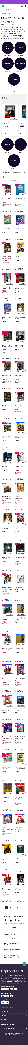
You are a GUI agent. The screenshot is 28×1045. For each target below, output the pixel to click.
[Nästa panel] (24, 101)
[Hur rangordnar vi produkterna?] (3, 177)
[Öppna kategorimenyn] (25, 6)
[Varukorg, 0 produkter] (22, 6)
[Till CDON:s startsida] (2, 6)
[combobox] (14, 9)
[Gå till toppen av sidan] (24, 964)
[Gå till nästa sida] (24, 907)
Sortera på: (8, 177)
